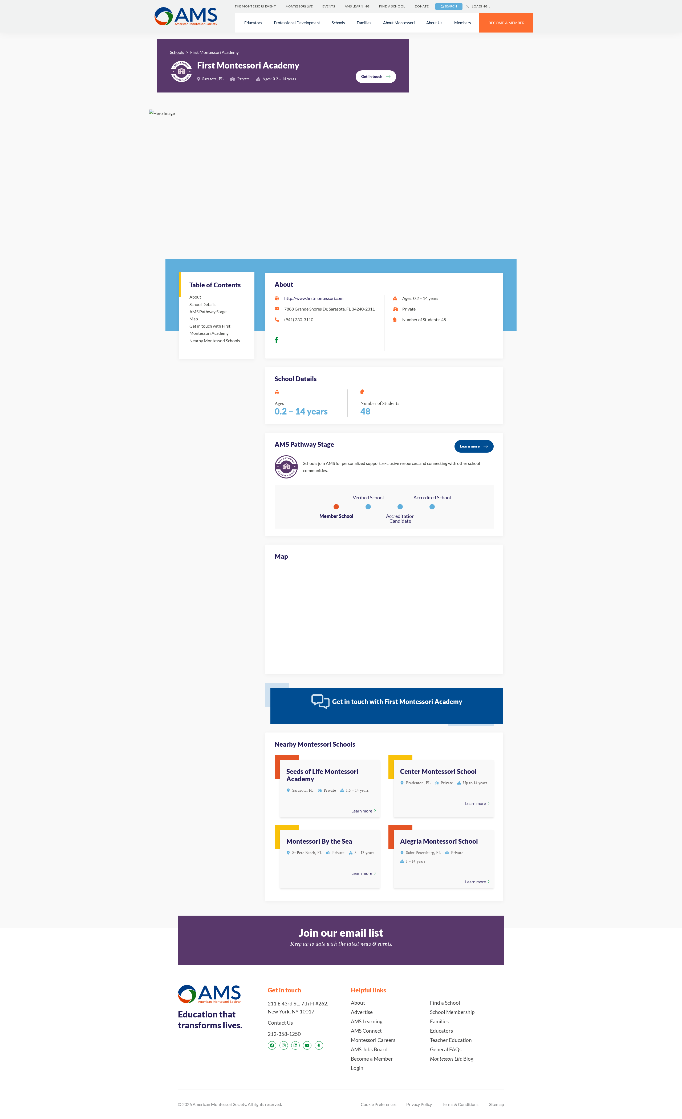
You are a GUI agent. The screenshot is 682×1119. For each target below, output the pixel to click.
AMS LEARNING (357, 6)
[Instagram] (283, 1045)
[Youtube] (307, 1045)
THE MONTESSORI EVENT (255, 6)
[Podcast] (319, 1045)
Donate (422, 6)
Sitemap (496, 1104)
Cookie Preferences (378, 1104)
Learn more (470, 446)
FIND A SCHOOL (392, 6)
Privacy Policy (419, 1104)
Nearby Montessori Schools (214, 340)
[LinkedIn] (295, 1045)
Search (451, 6)
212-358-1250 (284, 1034)
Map (193, 318)
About (195, 296)
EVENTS (328, 6)
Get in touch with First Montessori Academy (209, 329)
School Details (202, 304)
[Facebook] (272, 1045)
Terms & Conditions (460, 1104)
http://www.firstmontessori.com (313, 298)
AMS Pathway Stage (207, 311)
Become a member (507, 23)
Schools (177, 52)
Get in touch (371, 76)
